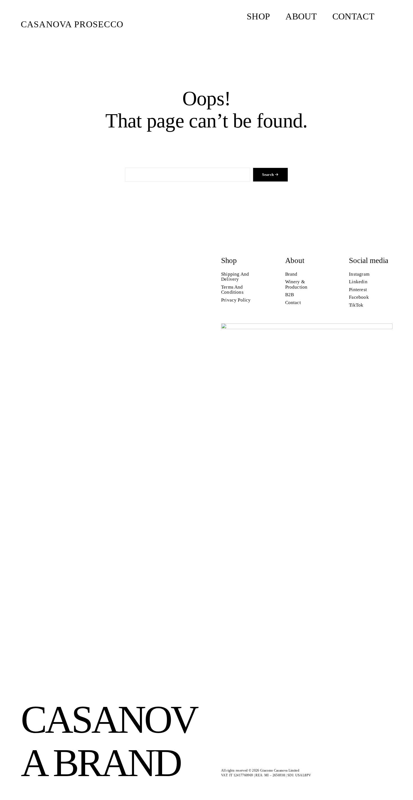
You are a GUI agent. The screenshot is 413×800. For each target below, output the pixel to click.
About (295, 260)
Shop (229, 260)
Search (268, 174)
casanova (109, 740)
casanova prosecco (72, 24)
